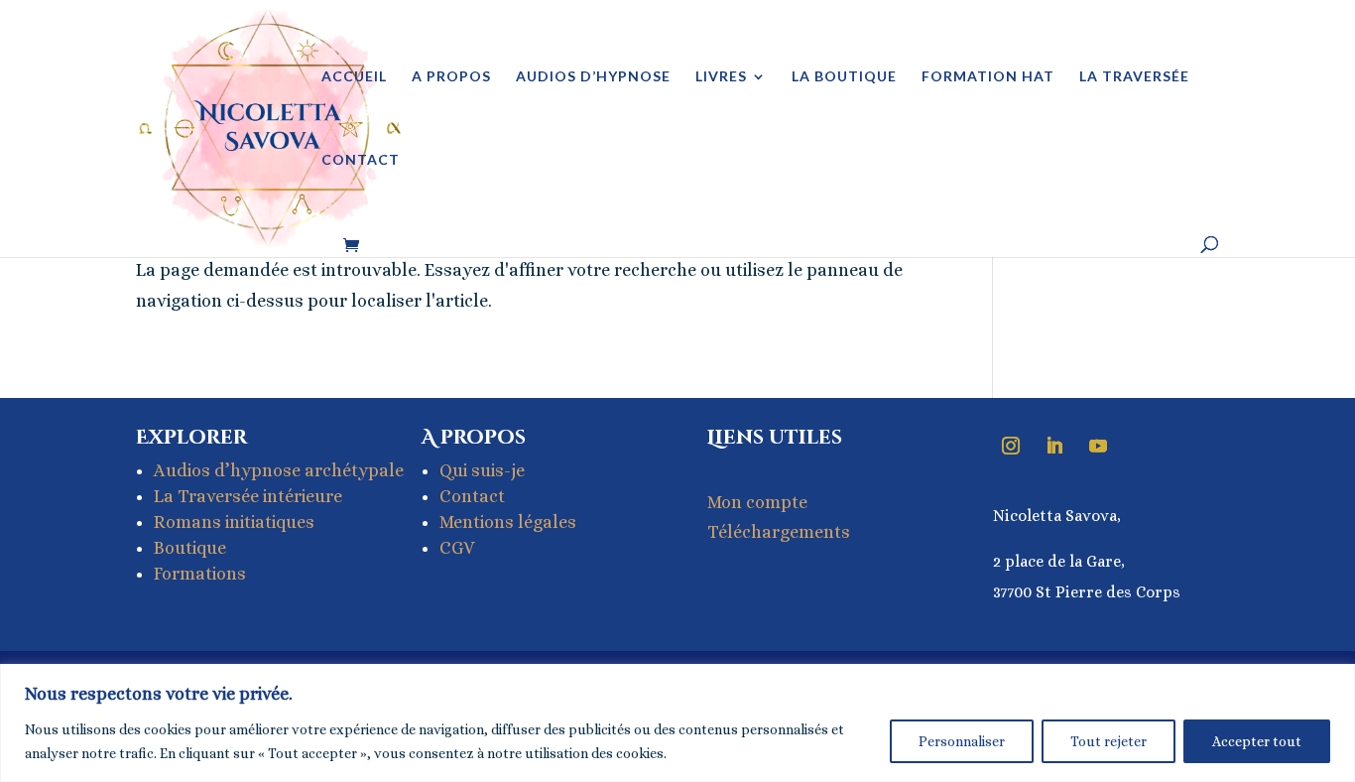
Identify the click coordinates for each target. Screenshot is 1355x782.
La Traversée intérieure (248, 496)
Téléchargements (778, 532)
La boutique (844, 76)
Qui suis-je (482, 470)
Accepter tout (1256, 741)
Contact (360, 160)
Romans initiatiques (234, 522)
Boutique (190, 548)
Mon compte (757, 502)
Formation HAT (988, 76)
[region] (677, 723)
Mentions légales (507, 522)
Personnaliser (962, 741)
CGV (457, 548)
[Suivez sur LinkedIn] (1054, 445)
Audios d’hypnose (593, 76)
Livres (721, 76)
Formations (200, 574)
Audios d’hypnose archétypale (279, 470)
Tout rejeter (1108, 741)
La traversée (1134, 76)
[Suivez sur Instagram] (1011, 445)
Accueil (354, 76)
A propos (451, 76)
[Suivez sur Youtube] (1098, 445)
